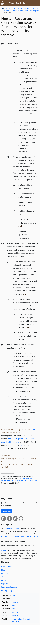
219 (26, 459)
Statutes (9, 8)
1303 (22, 445)
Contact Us (5, 580)
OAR (13, 612)
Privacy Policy (6, 590)
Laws (14, 609)
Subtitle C (7, 11)
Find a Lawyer (6, 566)
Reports (4, 583)
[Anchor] (20, 43)
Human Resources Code (22, 8)
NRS (13, 605)
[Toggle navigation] (36, 3)
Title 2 (35, 8)
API (2, 577)
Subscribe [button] (7, 511)
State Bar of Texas (12, 529)
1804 (33, 430)
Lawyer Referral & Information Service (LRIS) (19, 536)
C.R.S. (14, 598)
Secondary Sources (9, 587)
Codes (14, 595)
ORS (17, 612)
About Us (5, 573)
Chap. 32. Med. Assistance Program (26, 11)
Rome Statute (17, 619)
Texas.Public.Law (18, 3)
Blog (3, 570)
